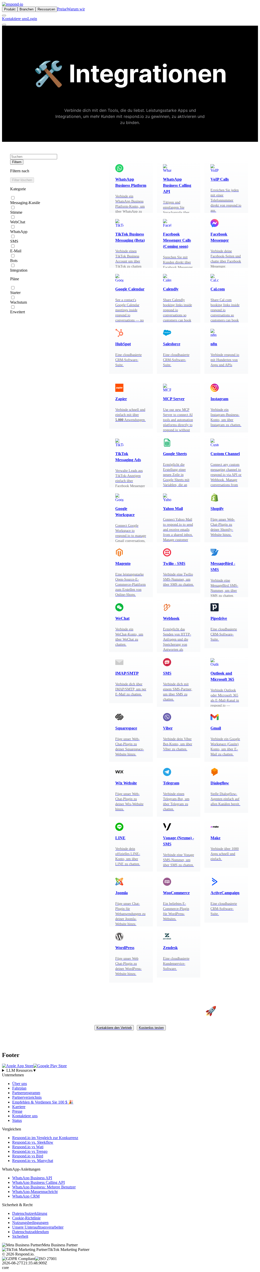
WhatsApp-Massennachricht (35, 1191)
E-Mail (15, 251)
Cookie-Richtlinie (26, 1218)
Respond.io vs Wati (27, 1146)
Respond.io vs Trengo (29, 1151)
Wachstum (18, 302)
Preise (62, 9)
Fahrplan (19, 1088)
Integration (18, 270)
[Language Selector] (4, 15)
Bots (14, 260)
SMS (14, 241)
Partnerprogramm (26, 1092)
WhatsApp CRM (26, 1196)
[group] (130, 1070)
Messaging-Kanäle (25, 202)
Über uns (19, 1083)
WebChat (17, 222)
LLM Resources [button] (21, 1070)
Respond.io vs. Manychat (32, 1160)
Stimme (16, 212)
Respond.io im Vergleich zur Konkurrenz (45, 1137)
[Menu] (4, 24)
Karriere (18, 1106)
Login (32, 19)
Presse (17, 1111)
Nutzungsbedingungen (30, 1222)
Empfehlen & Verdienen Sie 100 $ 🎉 (42, 1102)
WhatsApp (18, 231)
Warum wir (76, 9)
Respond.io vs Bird (27, 1156)
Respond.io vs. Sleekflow (32, 1142)
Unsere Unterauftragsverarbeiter (37, 1227)
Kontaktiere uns (14, 19)
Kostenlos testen (151, 1028)
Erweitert (17, 312)
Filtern (16, 162)
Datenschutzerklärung (29, 1213)
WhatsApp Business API (32, 1177)
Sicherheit (20, 1236)
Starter (15, 292)
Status (17, 1120)
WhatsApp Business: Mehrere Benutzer (44, 1187)
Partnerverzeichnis (27, 1097)
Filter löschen (22, 180)
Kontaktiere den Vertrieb (114, 1028)
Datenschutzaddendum (30, 1231)
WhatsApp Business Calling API (38, 1182)
